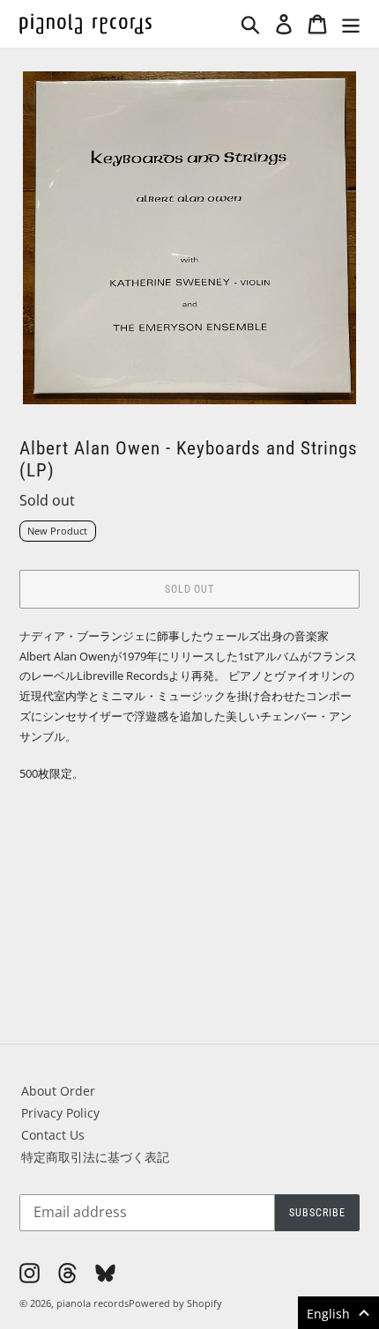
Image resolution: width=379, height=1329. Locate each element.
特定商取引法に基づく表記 (95, 1156)
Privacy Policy (60, 1112)
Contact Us (53, 1134)
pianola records (92, 1303)
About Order (58, 1090)
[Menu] (351, 23)
